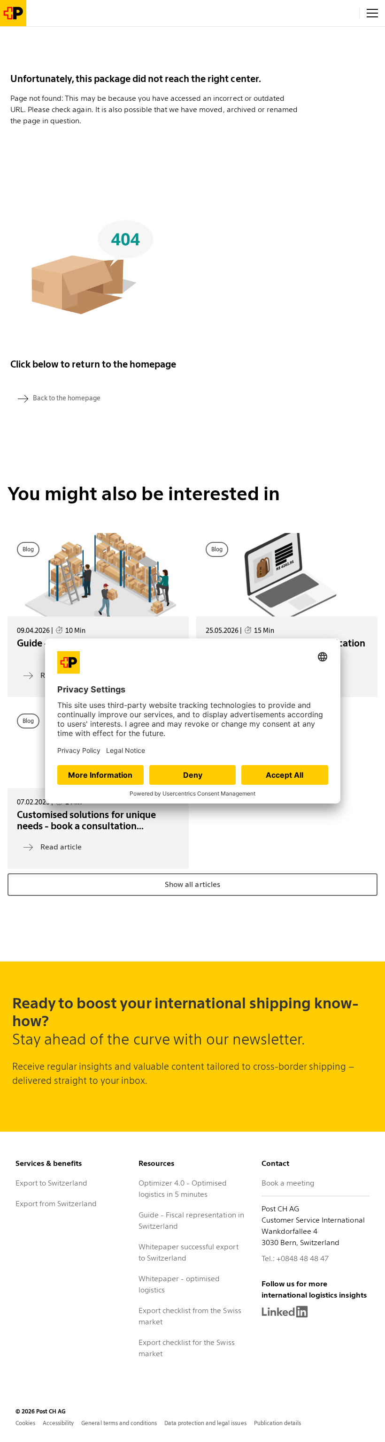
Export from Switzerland (56, 1203)
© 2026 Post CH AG (40, 1411)
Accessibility (58, 1423)
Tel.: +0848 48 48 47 (295, 1258)
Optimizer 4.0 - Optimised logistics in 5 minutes (183, 1189)
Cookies (25, 1423)
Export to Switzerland (51, 1183)
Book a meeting (288, 1183)
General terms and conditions (119, 1423)
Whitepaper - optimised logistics (179, 1284)
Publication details (277, 1423)
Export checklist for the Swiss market (187, 1348)
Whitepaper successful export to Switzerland (189, 1252)
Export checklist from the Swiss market (190, 1316)
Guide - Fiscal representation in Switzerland (191, 1220)
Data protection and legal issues (205, 1423)
